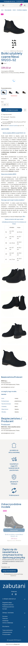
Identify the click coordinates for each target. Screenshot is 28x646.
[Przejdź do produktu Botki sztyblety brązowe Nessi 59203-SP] (24, 92)
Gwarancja (5, 620)
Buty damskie (8, 10)
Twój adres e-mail (5, 567)
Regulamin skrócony (7, 604)
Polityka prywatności (8, 607)
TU (23, 216)
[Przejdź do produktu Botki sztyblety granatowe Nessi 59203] (17, 92)
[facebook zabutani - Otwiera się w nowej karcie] (12, 594)
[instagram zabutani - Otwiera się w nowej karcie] (16, 594)
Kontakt (4, 609)
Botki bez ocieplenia (22, 10)
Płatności (5, 618)
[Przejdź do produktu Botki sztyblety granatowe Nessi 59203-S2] (10, 92)
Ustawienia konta (7, 632)
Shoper (18, 640)
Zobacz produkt (14, 530)
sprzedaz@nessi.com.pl (7, 433)
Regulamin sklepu (7, 602)
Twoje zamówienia (7, 630)
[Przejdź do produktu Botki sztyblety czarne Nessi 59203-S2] (3, 92)
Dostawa (4, 616)
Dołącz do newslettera (9, 571)
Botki (14, 10)
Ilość (2, 101)
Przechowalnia (6, 634)
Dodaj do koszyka (13, 110)
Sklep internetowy (12, 644)
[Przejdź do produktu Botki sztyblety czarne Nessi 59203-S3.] (14, 521)
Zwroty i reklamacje (7, 622)
